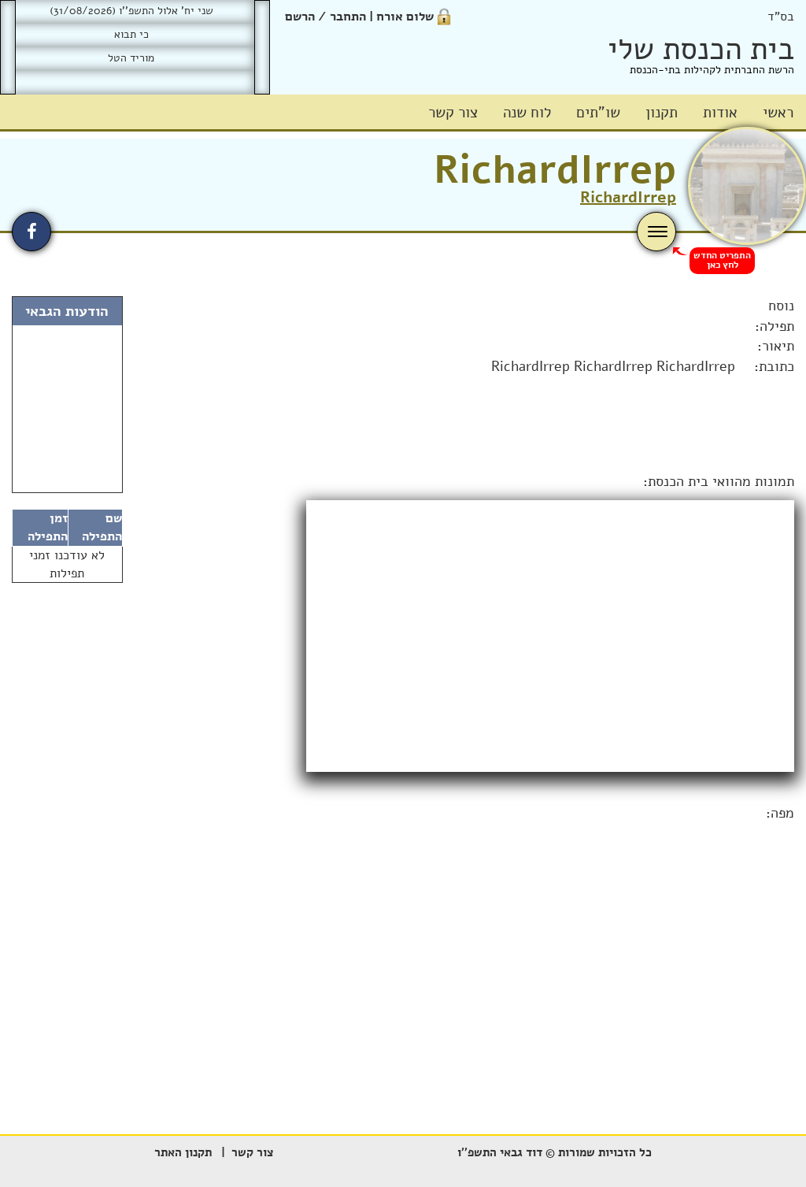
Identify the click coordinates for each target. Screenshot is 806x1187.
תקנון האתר (183, 1152)
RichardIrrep (555, 170)
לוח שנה (527, 112)
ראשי (778, 112)
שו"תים (598, 112)
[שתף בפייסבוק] (31, 231)
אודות (720, 112)
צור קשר (453, 112)
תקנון (661, 112)
